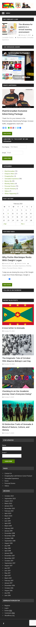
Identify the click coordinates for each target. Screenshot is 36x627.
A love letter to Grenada (13, 328)
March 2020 (8, 516)
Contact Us (8, 473)
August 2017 (8, 565)
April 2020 (8, 513)
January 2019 (8, 531)
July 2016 (7, 593)
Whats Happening (9, 85)
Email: (4, 152)
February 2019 (9, 528)
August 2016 (8, 590)
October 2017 (9, 561)
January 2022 (9, 506)
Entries (8, 610)
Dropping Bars (9, 176)
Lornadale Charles (8, 37)
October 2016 (9, 588)
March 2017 (8, 578)
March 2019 (8, 526)
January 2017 (8, 583)
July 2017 (7, 568)
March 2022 (8, 503)
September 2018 (10, 541)
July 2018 (7, 546)
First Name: (6, 147)
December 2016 (10, 585)
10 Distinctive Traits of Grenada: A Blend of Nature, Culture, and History (17, 427)
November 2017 (10, 558)
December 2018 (10, 533)
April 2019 (8, 523)
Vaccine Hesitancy (10, 188)
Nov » (23, 224)
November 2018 (10, 536)
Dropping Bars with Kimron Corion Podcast (18, 476)
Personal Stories (10, 186)
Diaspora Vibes (9, 174)
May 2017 (7, 573)
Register (7, 605)
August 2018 (8, 543)
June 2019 (8, 521)
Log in (6, 608)
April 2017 (8, 575)
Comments (10, 613)
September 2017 (10, 563)
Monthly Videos (10, 183)
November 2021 (10, 508)
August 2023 (9, 501)
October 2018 (9, 538)
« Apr (5, 224)
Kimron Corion (21, 263)
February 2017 (9, 580)
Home (7, 481)
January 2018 (8, 553)
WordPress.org (9, 615)
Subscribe (7, 158)
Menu (8, 13)
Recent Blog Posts (10, 300)
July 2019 (7, 518)
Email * (4, 452)
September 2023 (10, 498)
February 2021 (9, 511)
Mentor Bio (8, 181)
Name (4, 445)
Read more (7, 133)
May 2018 (8, 548)
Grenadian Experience (12, 179)
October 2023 (9, 496)
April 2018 (8, 551)
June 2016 (8, 595)
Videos (7, 191)
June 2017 (8, 570)
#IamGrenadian (21, 37)
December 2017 (10, 556)
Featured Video (9, 231)
